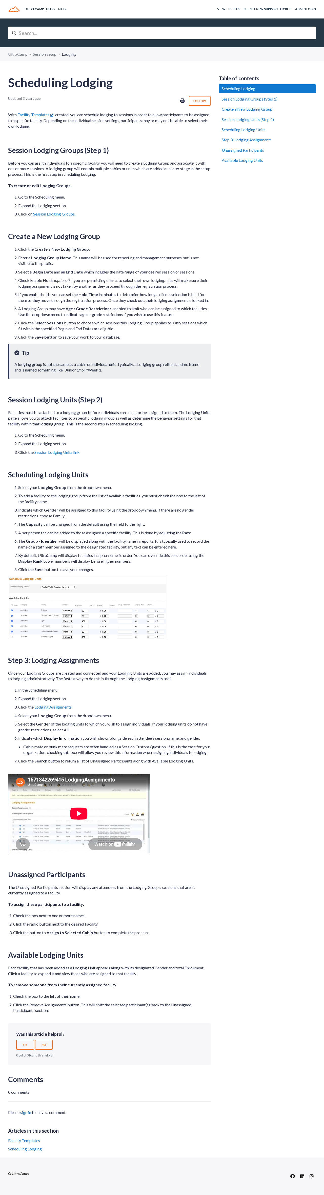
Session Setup (44, 54)
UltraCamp (18, 54)
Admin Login (305, 9)
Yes (25, 1044)
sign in (25, 1112)
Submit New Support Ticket (267, 9)
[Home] (14, 9)
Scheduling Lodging (25, 1148)
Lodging (69, 54)
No (44, 1044)
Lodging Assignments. (53, 706)
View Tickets (228, 9)
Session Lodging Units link (56, 452)
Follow (199, 101)
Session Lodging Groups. (54, 213)
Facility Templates (33, 114)
